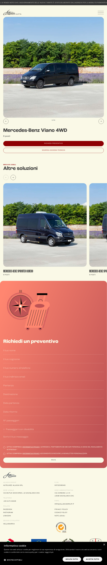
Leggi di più (49, 552)
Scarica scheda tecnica (53, 150)
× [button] (104, 545)
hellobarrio (9, 524)
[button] (13, 559)
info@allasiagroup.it (64, 504)
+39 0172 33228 (9, 501)
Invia (53, 460)
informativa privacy (31, 447)
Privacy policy (61, 509)
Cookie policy (61, 512)
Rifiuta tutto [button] (72, 559)
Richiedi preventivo (53, 143)
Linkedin (7, 516)
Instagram (8, 512)
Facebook (7, 509)
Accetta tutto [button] (92, 559)
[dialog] (53, 553)
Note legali (60, 516)
